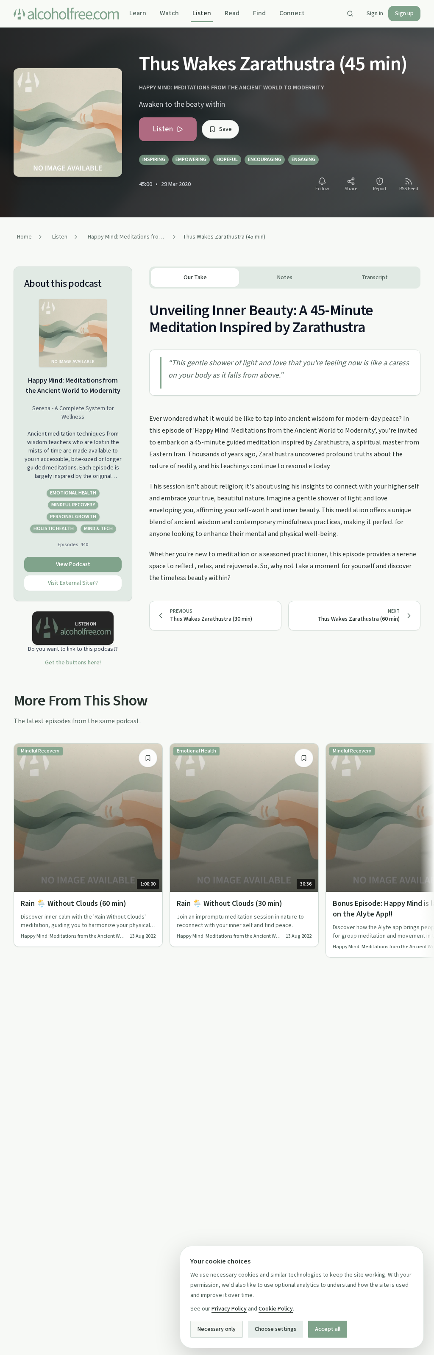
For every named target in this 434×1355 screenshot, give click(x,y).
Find (259, 13)
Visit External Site (70, 583)
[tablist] (284, 278)
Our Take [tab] (195, 277)
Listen (201, 13)
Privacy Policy (229, 1309)
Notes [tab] (284, 277)
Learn (137, 13)
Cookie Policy (276, 1309)
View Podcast (73, 564)
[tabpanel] (284, 436)
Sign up (404, 13)
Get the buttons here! (73, 662)
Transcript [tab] (375, 277)
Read (232, 13)
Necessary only (217, 1329)
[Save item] (148, 758)
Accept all (327, 1329)
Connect (292, 13)
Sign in (375, 13)
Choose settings (275, 1329)
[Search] (350, 13)
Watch (169, 13)
